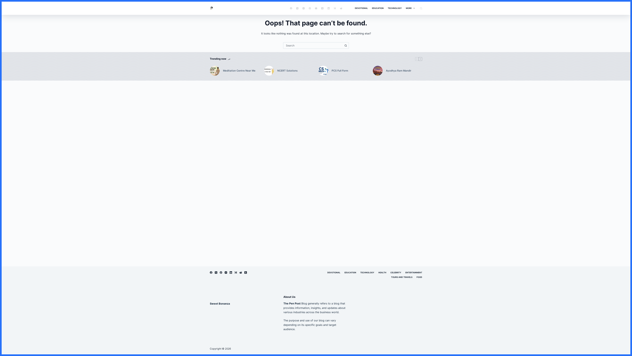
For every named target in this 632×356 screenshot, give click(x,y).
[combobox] (313, 45)
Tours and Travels (401, 277)
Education (378, 8)
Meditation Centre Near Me (239, 70)
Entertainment (413, 272)
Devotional (361, 8)
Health (382, 272)
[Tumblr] (322, 8)
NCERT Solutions (287, 70)
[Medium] (335, 8)
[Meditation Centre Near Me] (215, 71)
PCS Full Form (340, 70)
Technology (395, 8)
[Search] (421, 8)
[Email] (316, 8)
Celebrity (395, 272)
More (409, 8)
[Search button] (346, 45)
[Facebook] (291, 8)
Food (419, 277)
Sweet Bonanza (220, 303)
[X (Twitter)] (297, 8)
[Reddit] (341, 8)
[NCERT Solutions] (269, 71)
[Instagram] (304, 8)
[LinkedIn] (329, 8)
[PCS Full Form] (323, 71)
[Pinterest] (310, 8)
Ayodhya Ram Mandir (398, 70)
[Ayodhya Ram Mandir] (378, 71)
